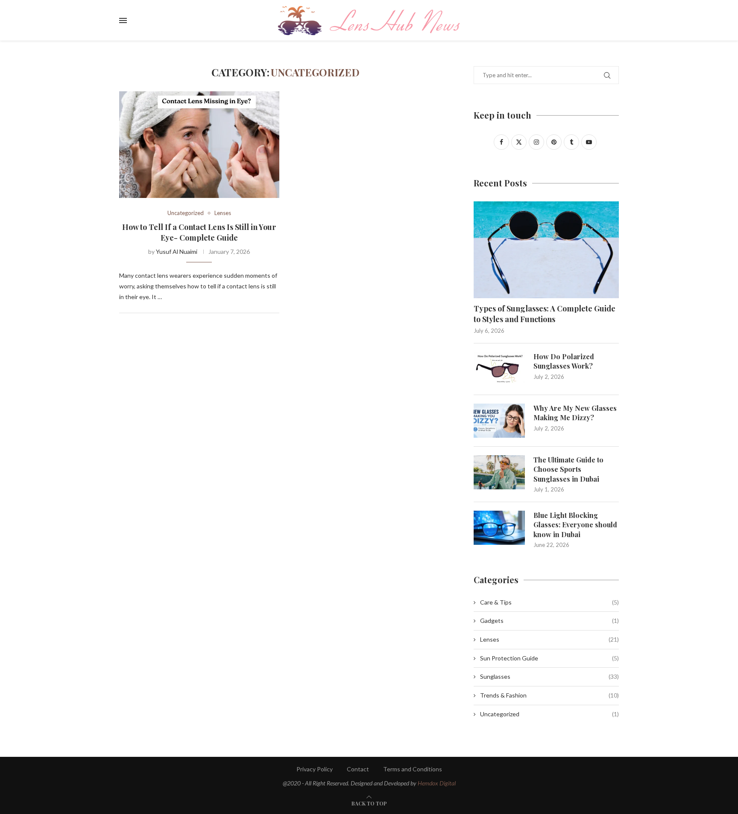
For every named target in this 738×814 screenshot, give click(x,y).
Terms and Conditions (412, 769)
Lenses (549, 639)
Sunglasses (549, 676)
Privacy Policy (314, 769)
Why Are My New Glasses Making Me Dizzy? (575, 413)
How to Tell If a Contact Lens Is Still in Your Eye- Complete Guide (199, 232)
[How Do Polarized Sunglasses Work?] (499, 369)
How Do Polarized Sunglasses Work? (563, 361)
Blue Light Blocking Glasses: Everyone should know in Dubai (575, 525)
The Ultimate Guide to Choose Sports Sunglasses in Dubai (568, 469)
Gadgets (549, 620)
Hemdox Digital (437, 783)
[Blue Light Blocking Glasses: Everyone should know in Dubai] (499, 528)
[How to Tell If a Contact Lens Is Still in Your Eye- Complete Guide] (199, 144)
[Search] (614, 20)
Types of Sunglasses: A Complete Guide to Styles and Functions (544, 313)
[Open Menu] (123, 20)
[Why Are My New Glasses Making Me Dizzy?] (499, 421)
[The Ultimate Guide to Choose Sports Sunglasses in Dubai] (499, 472)
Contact (358, 769)
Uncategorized (549, 714)
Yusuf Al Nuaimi (176, 251)
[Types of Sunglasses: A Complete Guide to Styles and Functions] (546, 249)
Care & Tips (549, 602)
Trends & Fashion (549, 695)
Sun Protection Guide (549, 658)
